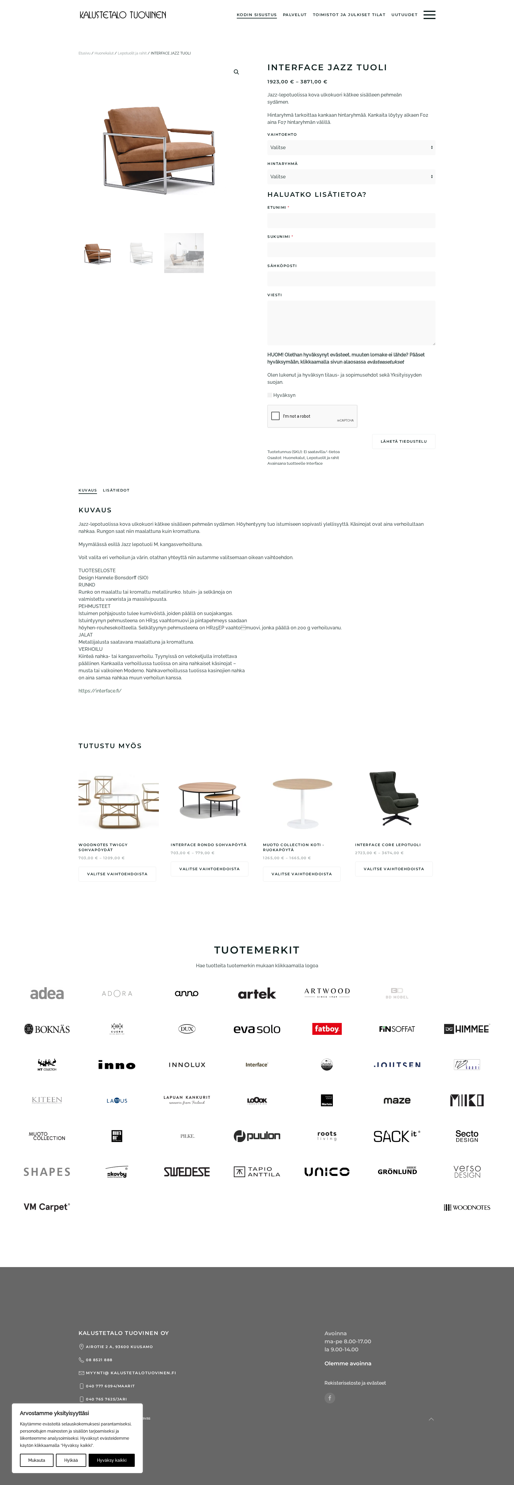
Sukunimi (280, 236)
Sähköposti (300, 265)
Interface (314, 463)
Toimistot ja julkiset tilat (349, 14)
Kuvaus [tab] (88, 490)
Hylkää (71, 1460)
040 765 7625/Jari (106, 1399)
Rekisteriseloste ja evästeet (355, 1383)
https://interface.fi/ (100, 691)
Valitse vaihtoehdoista (117, 874)
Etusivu (84, 53)
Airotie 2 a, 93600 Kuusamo (119, 1346)
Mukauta (36, 1460)
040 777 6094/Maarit (110, 1386)
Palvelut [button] (295, 14)
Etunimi (278, 207)
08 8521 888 (99, 1360)
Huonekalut (104, 53)
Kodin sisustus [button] (257, 14)
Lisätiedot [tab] (116, 490)
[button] (429, 15)
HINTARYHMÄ (282, 163)
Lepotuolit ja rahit (132, 53)
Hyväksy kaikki (111, 1460)
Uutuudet (404, 14)
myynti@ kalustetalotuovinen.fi (131, 1372)
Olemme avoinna (348, 1363)
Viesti (292, 295)
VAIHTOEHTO (282, 134)
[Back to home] (123, 15)
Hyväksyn (284, 395)
